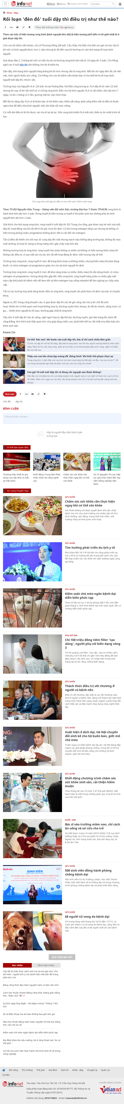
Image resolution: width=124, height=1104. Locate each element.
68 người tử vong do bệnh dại (87, 917)
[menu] (5, 4)
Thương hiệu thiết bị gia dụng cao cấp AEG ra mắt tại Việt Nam (16, 477)
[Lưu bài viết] (29, 27)
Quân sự (105, 1070)
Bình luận (9, 394)
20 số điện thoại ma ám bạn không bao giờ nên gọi (29, 1014)
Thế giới (40, 1070)
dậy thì (23, 64)
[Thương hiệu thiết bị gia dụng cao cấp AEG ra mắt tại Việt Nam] (16, 462)
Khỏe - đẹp (77, 1070)
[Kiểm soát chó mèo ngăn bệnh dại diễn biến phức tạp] (32, 608)
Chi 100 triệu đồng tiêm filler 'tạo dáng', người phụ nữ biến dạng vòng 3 (92, 644)
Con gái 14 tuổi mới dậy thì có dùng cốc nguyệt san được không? (64, 372)
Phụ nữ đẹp (71, 635)
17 (23, 995)
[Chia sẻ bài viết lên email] (17, 27)
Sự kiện (6, 1075)
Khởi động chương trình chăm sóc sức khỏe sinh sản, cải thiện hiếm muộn (90, 782)
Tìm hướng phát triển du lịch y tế (90, 548)
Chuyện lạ (92, 1070)
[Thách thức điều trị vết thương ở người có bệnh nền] (32, 700)
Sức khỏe (70, 497)
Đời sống (13, 1070)
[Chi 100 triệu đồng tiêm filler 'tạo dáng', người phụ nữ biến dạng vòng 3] (32, 654)
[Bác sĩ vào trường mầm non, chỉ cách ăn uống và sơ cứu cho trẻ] (32, 838)
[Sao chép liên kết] (23, 27)
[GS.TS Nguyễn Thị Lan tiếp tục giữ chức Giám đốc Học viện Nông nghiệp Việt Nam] (107, 462)
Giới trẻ (65, 1070)
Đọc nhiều (17, 965)
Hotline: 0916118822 (79, 4)
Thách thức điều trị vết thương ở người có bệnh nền (90, 688)
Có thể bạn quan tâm (17, 447)
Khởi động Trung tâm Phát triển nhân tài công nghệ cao (46, 477)
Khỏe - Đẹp (12, 13)
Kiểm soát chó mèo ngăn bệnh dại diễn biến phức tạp (90, 596)
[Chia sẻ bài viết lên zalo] (11, 27)
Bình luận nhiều (46, 965)
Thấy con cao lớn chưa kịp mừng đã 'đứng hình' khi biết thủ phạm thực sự (70, 356)
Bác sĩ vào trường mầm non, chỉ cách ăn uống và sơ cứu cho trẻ (92, 826)
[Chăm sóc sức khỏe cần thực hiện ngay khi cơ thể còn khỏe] (76, 462)
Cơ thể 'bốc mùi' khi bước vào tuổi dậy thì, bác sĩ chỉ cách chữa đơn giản (69, 339)
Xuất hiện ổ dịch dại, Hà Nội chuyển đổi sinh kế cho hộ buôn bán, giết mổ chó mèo (92, 736)
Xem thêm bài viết (62, 957)
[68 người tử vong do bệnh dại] (32, 930)
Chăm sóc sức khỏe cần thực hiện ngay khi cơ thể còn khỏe (76, 477)
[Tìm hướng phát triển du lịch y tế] (32, 561)
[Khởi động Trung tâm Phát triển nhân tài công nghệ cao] (46, 462)
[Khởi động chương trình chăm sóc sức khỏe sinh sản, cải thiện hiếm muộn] (32, 792)
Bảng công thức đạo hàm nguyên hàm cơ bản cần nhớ (31, 985)
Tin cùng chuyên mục (18, 490)
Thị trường (27, 1070)
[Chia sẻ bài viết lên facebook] (5, 27)
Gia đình (53, 1070)
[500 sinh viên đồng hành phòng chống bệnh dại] (32, 884)
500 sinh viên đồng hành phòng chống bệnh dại (88, 872)
